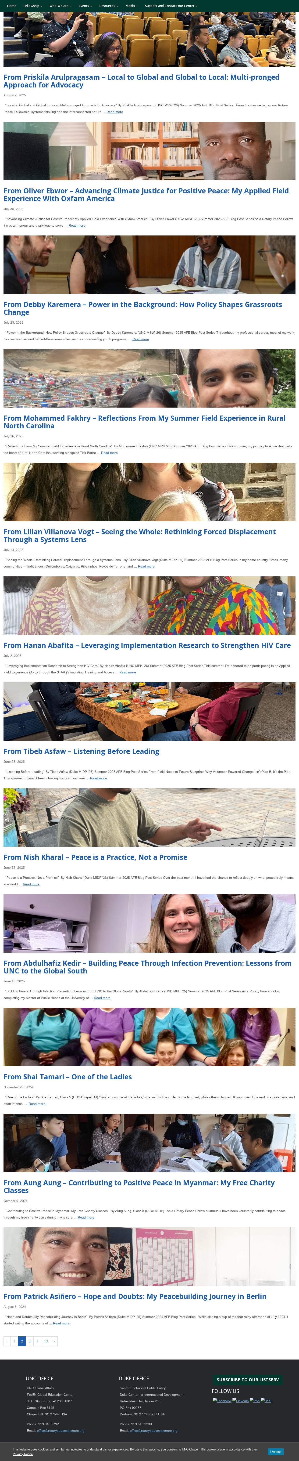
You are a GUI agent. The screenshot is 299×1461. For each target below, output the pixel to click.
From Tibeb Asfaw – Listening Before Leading (81, 751)
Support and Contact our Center (170, 6)
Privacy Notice (23, 1454)
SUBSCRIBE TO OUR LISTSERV (248, 1379)
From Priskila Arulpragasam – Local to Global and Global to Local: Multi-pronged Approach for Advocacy (142, 81)
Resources (107, 6)
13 (46, 1341)
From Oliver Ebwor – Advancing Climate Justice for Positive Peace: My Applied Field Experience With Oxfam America (146, 194)
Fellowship (31, 6)
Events (84, 6)
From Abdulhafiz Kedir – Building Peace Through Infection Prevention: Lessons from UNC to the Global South (148, 967)
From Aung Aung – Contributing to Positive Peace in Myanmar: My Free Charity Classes (139, 1186)
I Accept (275, 1452)
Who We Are (59, 6)
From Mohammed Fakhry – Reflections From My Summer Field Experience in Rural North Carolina (145, 421)
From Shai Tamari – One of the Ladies (68, 1076)
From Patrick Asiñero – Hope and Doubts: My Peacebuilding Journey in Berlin (135, 1296)
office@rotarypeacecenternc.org (61, 1430)
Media (130, 6)
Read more (115, 112)
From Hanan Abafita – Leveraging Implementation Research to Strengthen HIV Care (147, 645)
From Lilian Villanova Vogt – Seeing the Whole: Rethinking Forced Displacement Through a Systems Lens (140, 535)
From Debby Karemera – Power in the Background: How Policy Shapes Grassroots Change (143, 308)
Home (11, 6)
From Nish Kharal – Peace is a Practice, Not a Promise (95, 857)
